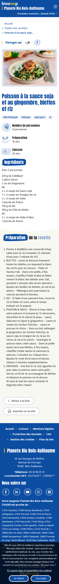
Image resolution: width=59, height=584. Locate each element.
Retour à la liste (20, 400)
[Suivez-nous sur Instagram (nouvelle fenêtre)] (38, 492)
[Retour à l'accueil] (10, 4)
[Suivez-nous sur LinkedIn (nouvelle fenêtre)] (17, 492)
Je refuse (19, 578)
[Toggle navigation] (55, 8)
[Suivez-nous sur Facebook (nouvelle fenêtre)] (6, 492)
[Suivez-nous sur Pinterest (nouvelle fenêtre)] (49, 492)
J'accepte (41, 578)
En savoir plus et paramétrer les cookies (29, 570)
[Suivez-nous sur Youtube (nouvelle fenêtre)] (27, 492)
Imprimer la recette (24, 411)
